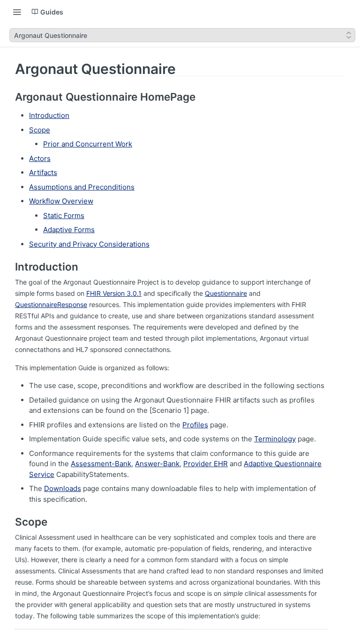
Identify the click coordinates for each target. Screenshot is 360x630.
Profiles (195, 424)
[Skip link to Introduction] (9, 267)
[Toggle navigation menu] (16, 11)
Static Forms (63, 215)
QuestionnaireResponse (51, 304)
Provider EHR (205, 463)
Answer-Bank (157, 463)
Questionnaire (226, 293)
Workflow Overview (61, 201)
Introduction (49, 115)
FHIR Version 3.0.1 (114, 293)
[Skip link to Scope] (9, 522)
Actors (40, 158)
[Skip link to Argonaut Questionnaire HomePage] (9, 97)
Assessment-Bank (101, 463)
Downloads (62, 488)
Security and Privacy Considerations (89, 244)
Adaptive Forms (69, 229)
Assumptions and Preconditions (82, 187)
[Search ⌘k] (348, 12)
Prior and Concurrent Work (87, 143)
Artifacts (43, 172)
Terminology (275, 438)
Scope (39, 129)
